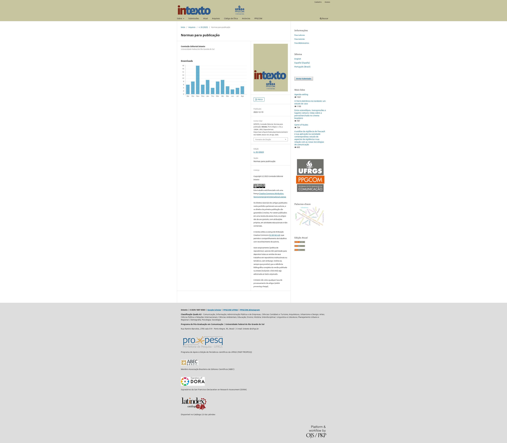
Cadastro (318, 2)
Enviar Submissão (303, 78)
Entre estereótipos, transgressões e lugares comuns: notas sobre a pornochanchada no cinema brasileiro (310, 114)
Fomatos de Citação (263, 139)
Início (183, 27)
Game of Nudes (301, 124)
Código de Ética (231, 18)
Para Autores (299, 39)
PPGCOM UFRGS (230, 310)
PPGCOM (258, 18)
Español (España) (302, 62)
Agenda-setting (301, 94)
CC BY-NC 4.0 (275, 235)
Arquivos (216, 18)
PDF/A (260, 99)
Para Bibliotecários (301, 43)
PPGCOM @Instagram (250, 310)
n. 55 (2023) (203, 27)
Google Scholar (214, 310)
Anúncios (246, 18)
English (297, 59)
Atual (205, 18)
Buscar (325, 18)
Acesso (327, 2)
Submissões (193, 18)
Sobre (180, 18)
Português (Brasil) (302, 66)
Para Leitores (299, 35)
